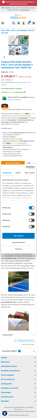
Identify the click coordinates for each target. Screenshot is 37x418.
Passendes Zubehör (11, 351)
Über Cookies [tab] (30, 173)
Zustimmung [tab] (7, 173)
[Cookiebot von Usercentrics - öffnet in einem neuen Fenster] (26, 167)
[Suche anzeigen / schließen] (13, 23)
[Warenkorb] (34, 23)
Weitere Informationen (14, 99)
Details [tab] (18, 173)
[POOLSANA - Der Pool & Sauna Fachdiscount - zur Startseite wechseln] (18, 16)
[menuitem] (3, 23)
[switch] (32, 214)
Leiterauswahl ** (8, 335)
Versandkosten (18, 409)
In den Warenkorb (14, 163)
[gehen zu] (3, 23)
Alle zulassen (18, 236)
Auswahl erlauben (18, 242)
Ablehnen (18, 249)
